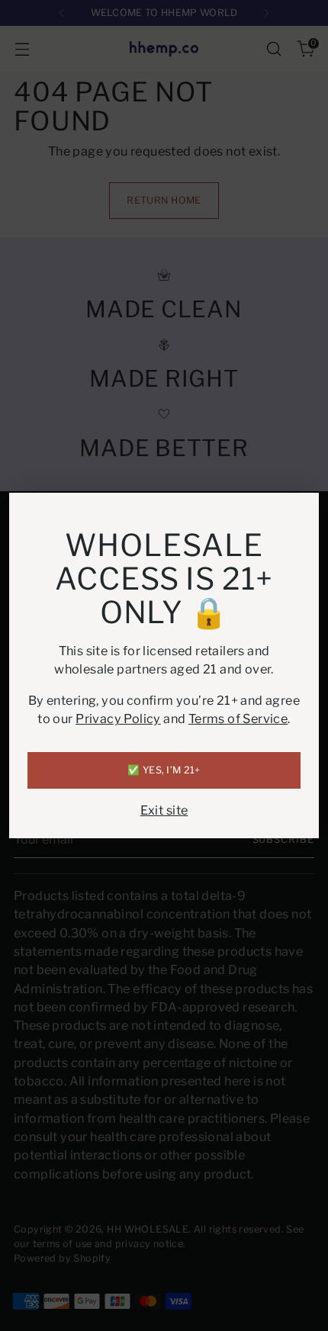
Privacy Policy (118, 718)
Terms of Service (238, 718)
